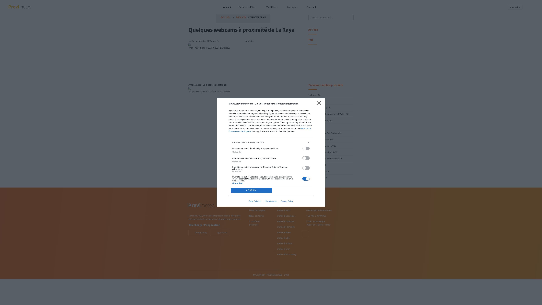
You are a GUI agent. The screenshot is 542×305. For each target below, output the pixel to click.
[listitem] (271, 142)
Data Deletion (255, 201)
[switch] (306, 148)
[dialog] (271, 152)
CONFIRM (251, 190)
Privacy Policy (287, 201)
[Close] (320, 104)
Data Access (271, 201)
